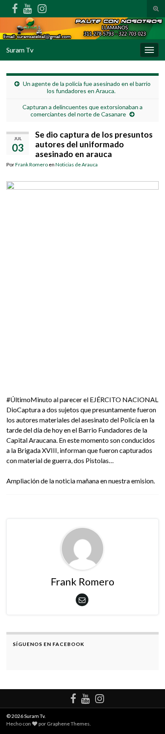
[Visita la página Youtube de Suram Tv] (27, 7)
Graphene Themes (68, 723)
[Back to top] (146, 715)
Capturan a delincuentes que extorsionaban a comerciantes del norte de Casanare (82, 110)
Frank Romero (31, 164)
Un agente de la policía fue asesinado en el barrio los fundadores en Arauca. (87, 87)
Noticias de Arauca (76, 164)
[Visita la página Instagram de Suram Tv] (42, 7)
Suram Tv (19, 50)
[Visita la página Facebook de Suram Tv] (15, 7)
